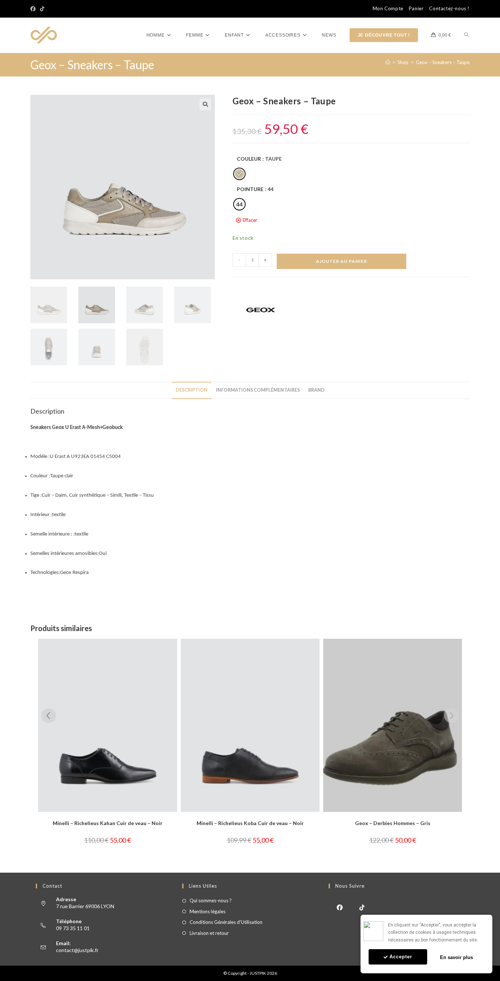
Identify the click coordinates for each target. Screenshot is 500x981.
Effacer (250, 220)
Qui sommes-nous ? (211, 900)
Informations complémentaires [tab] (258, 390)
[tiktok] (362, 907)
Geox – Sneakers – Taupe (443, 62)
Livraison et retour (209, 933)
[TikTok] (42, 8)
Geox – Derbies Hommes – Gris (392, 823)
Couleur (249, 159)
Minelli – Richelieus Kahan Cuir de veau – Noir (108, 823)
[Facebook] (34, 8)
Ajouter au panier (341, 261)
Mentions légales (207, 911)
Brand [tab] (316, 390)
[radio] (239, 173)
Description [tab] (192, 390)
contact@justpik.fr (77, 950)
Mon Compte (388, 8)
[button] (205, 104)
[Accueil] (387, 62)
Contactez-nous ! (449, 8)
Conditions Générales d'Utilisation (226, 922)
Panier (416, 8)
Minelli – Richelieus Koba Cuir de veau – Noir (250, 823)
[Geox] (259, 309)
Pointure (250, 189)
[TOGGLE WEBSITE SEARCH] (466, 35)
